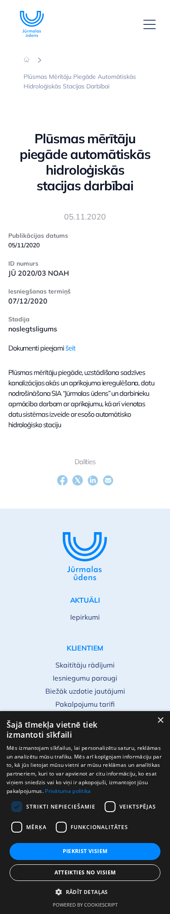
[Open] (149, 24)
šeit (70, 348)
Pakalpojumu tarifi (85, 704)
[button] (85, 892)
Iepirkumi (85, 617)
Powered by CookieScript (85, 904)
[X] (77, 480)
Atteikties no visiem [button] (85, 872)
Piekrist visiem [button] (85, 851)
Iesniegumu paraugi (85, 678)
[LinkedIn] (92, 480)
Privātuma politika (68, 791)
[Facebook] (62, 480)
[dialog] (85, 812)
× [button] (160, 720)
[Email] (108, 480)
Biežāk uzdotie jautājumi (85, 691)
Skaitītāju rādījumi (85, 665)
